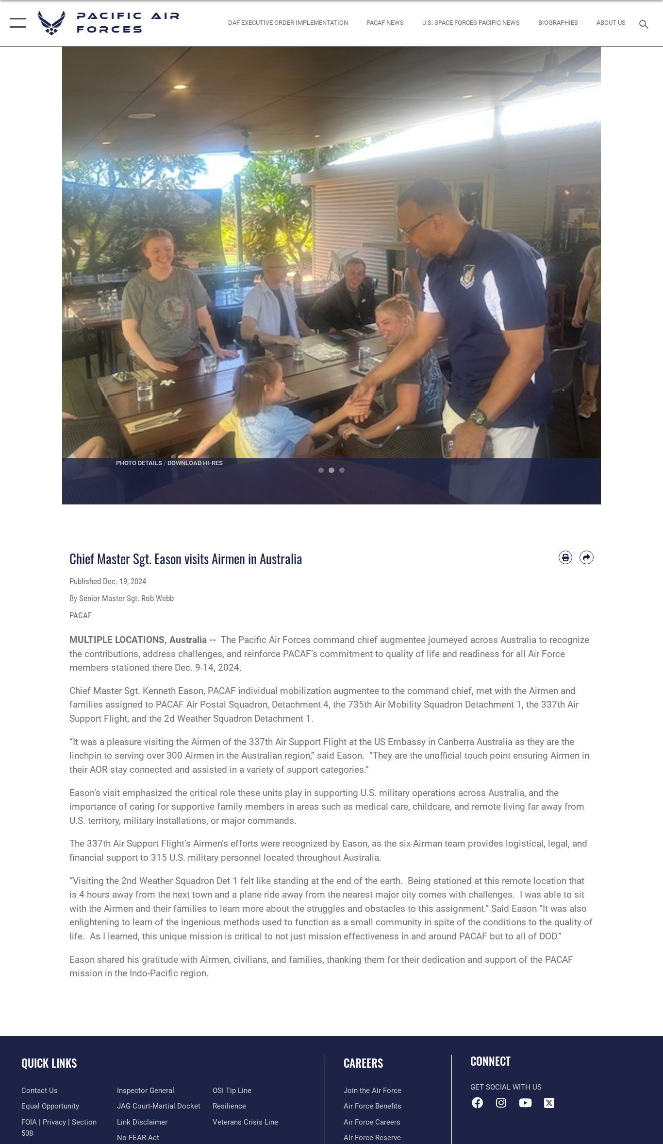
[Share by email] (587, 558)
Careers (363, 1063)
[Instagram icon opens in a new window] (501, 1102)
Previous (89, 275)
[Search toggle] (645, 23)
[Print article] (566, 558)
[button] (16, 23)
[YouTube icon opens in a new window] (525, 1102)
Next (574, 275)
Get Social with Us (506, 1087)
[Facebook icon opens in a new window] (477, 1102)
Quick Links (49, 1063)
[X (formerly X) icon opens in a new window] (549, 1102)
